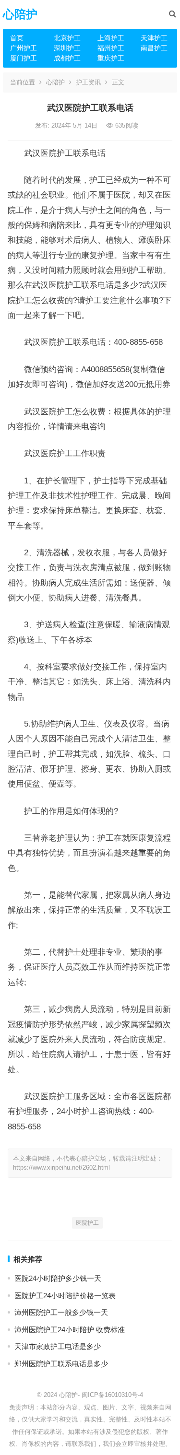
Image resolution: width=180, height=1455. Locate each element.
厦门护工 (23, 58)
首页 (17, 38)
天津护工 (154, 38)
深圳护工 (67, 48)
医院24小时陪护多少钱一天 (57, 1278)
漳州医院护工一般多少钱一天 (61, 1312)
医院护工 (87, 1223)
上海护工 (110, 38)
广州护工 (23, 48)
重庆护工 (110, 58)
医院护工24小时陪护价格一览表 (65, 1295)
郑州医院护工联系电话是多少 (61, 1364)
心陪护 (20, 14)
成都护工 (67, 58)
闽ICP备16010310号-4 (112, 1394)
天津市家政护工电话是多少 (57, 1346)
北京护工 (67, 38)
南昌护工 (154, 48)
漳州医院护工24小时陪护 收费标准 (69, 1330)
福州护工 (110, 48)
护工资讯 (88, 82)
